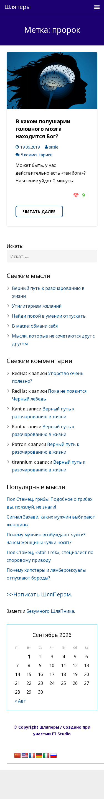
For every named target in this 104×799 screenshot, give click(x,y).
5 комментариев (36, 154)
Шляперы (17, 7)
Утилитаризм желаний (37, 306)
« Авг (20, 701)
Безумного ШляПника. (50, 611)
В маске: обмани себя (35, 326)
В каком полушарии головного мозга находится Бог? (43, 129)
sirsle (53, 147)
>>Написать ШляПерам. (39, 594)
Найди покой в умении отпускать (49, 316)
